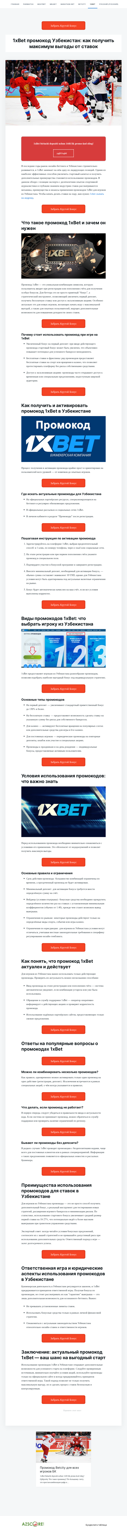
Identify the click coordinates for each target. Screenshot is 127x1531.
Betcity (82, 4)
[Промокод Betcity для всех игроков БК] (63, 1447)
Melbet (53, 4)
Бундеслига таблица (96, 1525)
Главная (15, 4)
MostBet (41, 4)
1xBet (92, 4)
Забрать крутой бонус (63, 25)
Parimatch (28, 4)
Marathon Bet (67, 4)
